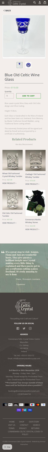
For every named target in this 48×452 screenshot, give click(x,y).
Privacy (23, 428)
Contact (24, 425)
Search (36, 425)
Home (12, 421)
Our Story (34, 421)
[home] (24, 313)
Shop (21, 421)
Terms (12, 428)
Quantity (8, 91)
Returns (35, 428)
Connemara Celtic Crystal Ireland (19, 441)
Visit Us (11, 425)
